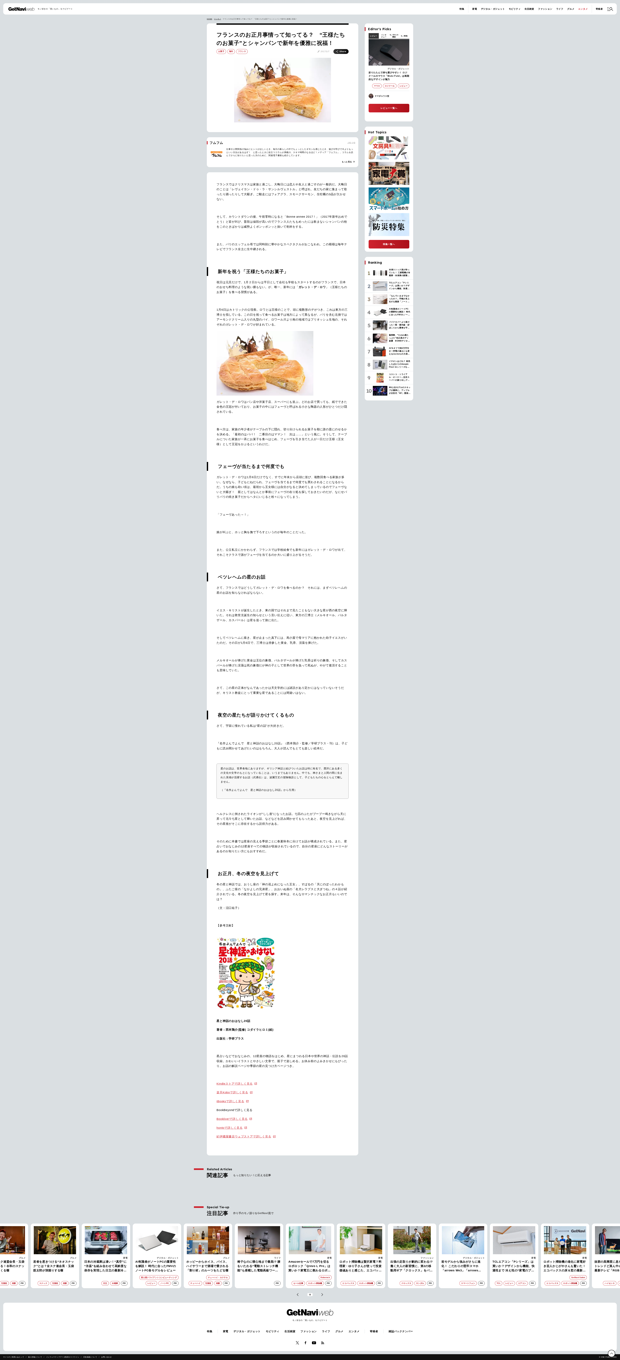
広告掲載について (90, 1357)
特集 (462, 9)
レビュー (373, 36)
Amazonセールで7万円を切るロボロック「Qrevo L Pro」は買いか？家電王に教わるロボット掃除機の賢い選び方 (156, 1266)
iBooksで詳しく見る (230, 1101)
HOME (209, 19)
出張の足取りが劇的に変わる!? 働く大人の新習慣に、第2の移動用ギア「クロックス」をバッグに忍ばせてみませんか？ (258, 1266)
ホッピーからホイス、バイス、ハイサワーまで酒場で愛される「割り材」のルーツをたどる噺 (54, 1266)
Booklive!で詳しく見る (232, 1119)
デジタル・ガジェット (493, 9)
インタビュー (383, 36)
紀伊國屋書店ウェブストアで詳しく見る (244, 1136)
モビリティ (515, 9)
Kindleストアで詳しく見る (235, 1083)
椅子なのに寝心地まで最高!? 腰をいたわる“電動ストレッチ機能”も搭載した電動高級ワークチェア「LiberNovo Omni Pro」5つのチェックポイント (105, 1266)
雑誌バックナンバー (401, 1331)
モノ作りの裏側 (394, 36)
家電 (474, 9)
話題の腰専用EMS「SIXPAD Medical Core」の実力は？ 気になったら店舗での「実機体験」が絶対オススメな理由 (564, 1266)
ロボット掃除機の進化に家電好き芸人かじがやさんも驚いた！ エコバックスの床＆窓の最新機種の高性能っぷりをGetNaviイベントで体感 (411, 1266)
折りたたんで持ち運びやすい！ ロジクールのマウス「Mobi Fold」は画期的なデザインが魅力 (389, 76)
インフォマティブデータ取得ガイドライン (62, 1357)
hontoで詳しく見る (230, 1127)
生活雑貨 (529, 9)
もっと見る (348, 161)
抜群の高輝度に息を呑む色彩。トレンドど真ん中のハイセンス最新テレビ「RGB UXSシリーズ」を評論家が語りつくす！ (462, 1266)
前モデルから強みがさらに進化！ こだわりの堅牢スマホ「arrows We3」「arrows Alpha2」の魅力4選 (308, 1266)
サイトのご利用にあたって (13, 1357)
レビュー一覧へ (389, 108)
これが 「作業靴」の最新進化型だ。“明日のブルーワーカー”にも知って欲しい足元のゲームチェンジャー (514, 1266)
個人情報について (35, 1357)
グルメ (570, 9)
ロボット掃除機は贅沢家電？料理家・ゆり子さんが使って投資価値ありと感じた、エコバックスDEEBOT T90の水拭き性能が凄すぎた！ (208, 1266)
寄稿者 (599, 9)
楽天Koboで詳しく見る (232, 1092)
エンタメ (583, 9)
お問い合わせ (106, 1357)
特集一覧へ (389, 244)
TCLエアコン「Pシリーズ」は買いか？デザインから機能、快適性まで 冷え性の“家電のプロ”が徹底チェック (360, 1266)
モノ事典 (404, 36)
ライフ (559, 9)
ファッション (545, 9)
